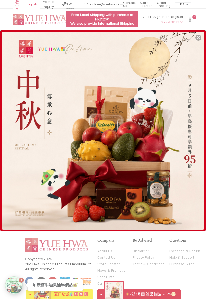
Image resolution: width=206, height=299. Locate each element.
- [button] (103, 128)
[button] (198, 38)
